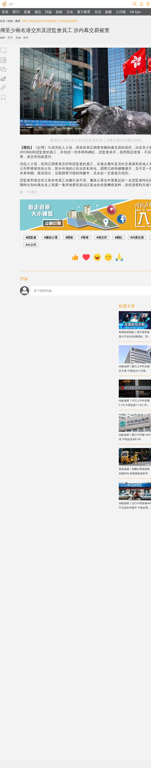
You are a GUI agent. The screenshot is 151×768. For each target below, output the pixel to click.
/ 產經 (16, 21)
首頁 (5, 12)
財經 (59, 12)
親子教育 (83, 12)
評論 (48, 12)
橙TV (16, 12)
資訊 (37, 12)
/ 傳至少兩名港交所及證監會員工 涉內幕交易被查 (49, 21)
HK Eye (135, 12)
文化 (69, 12)
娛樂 (108, 12)
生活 (97, 12)
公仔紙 (121, 12)
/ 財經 (9, 21)
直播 (27, 12)
